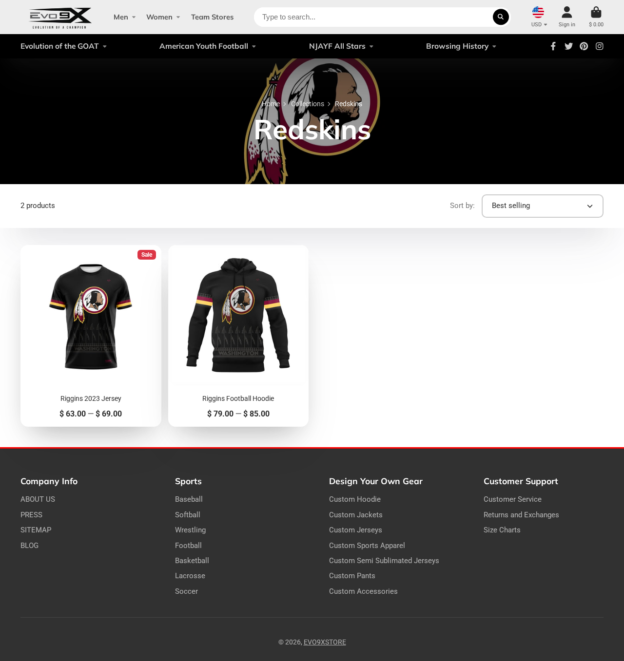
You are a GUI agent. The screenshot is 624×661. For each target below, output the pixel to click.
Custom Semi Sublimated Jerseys (384, 560)
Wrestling (190, 530)
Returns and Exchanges (521, 514)
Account (567, 16)
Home (271, 104)
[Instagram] (599, 46)
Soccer (186, 591)
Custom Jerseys (355, 530)
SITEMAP (35, 530)
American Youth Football (203, 46)
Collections (307, 104)
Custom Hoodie (355, 499)
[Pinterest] (584, 46)
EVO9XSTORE (325, 642)
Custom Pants (352, 575)
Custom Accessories (363, 591)
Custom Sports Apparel (367, 545)
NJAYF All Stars (337, 46)
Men (121, 16)
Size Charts (502, 530)
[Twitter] (569, 46)
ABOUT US (37, 499)
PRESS (31, 514)
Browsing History (457, 46)
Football (188, 545)
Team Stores (212, 16)
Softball (187, 514)
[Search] (501, 17)
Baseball (189, 499)
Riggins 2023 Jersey (90, 336)
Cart (596, 16)
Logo (60, 17)
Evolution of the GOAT (59, 46)
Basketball (192, 560)
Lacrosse (190, 575)
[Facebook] (553, 46)
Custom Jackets (356, 514)
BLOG (29, 545)
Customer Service (513, 499)
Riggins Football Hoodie (238, 336)
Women (159, 16)
